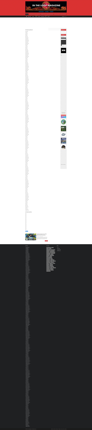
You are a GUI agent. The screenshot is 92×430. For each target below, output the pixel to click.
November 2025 (27, 257)
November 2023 (27, 283)
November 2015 (27, 387)
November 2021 (27, 309)
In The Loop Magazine (49, 257)
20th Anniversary (49, 247)
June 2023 (26, 72)
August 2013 (26, 200)
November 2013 (27, 413)
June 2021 (26, 98)
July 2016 (26, 162)
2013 (25, 227)
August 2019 (26, 122)
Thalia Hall (48, 266)
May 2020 (26, 112)
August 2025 (26, 44)
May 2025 (26, 47)
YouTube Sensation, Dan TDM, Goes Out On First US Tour (42, 234)
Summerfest (51, 265)
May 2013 (26, 203)
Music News (45, 235)
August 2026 (26, 31)
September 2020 (27, 108)
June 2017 (26, 150)
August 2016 (26, 161)
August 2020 (26, 109)
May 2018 (26, 138)
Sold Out (48, 265)
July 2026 (26, 32)
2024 (25, 215)
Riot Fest (48, 264)
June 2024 (26, 59)
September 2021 (27, 95)
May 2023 (26, 73)
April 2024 (26, 61)
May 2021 (26, 99)
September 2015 (27, 173)
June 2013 (26, 202)
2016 (25, 224)
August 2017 (26, 148)
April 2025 (26, 48)
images (50, 256)
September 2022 (27, 82)
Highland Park (52, 255)
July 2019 (26, 123)
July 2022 (26, 84)
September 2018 (27, 134)
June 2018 (26, 137)
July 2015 (26, 175)
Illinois (48, 256)
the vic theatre (52, 266)
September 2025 (27, 43)
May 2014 (26, 190)
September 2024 (27, 56)
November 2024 (27, 270)
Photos (48, 263)
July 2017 (26, 149)
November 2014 (27, 400)
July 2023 (26, 71)
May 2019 (26, 125)
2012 (25, 228)
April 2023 (26, 74)
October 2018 (26, 133)
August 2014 (26, 187)
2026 (25, 213)
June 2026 (26, 33)
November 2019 (27, 335)
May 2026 (26, 34)
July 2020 (26, 110)
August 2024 (26, 57)
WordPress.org (59, 250)
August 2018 (26, 135)
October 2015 (26, 172)
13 (64, 41)
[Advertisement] (46, 23)
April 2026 (26, 35)
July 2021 (26, 97)
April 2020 (26, 113)
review (54, 263)
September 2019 (27, 121)
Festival (52, 254)
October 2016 (26, 159)
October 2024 (26, 55)
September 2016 (27, 160)
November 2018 (27, 348)
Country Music (48, 254)
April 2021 (26, 100)
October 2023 (26, 68)
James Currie (41, 235)
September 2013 (27, 199)
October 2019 (26, 120)
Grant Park (48, 255)
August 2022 (26, 83)
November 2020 (27, 322)
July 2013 (26, 201)
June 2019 (26, 124)
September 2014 (27, 186)
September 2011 (27, 426)
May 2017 (26, 151)
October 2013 (26, 198)
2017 (25, 223)
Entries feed (58, 248)
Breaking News (38, 236)
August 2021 (26, 96)
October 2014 (26, 185)
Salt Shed (51, 264)
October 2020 (26, 107)
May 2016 (26, 164)
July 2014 (26, 188)
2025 (25, 214)
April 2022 (26, 87)
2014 (25, 226)
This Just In (41, 236)
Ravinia (51, 263)
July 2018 (26, 136)
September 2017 (27, 147)
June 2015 (26, 176)
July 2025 (26, 45)
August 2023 (26, 70)
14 (65, 41)
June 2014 (26, 189)
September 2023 (27, 69)
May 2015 (26, 177)
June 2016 (26, 163)
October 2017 (26, 146)
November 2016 (27, 374)
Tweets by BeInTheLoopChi (39, 245)
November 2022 (27, 296)
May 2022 (26, 86)
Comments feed (59, 249)
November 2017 (27, 361)
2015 (25, 225)
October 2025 (26, 42)
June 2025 (26, 46)
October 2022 (26, 81)
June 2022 (26, 85)
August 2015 (26, 174)
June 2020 (26, 111)
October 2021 (26, 94)
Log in (58, 247)
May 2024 (26, 60)
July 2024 (26, 58)
